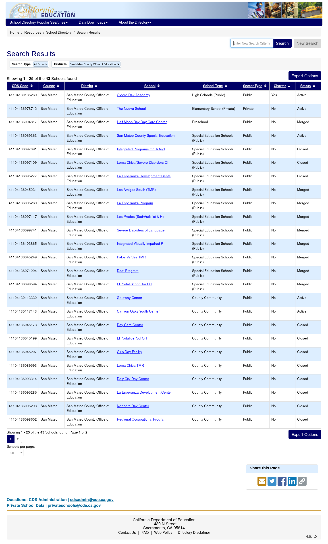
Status (305, 85)
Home (14, 32)
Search (282, 43)
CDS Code (20, 85)
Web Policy (163, 532)
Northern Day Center (133, 405)
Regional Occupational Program (141, 419)
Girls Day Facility (129, 351)
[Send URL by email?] (262, 480)
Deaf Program (128, 270)
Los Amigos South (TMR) (136, 189)
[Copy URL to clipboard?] (302, 480)
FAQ (145, 532)
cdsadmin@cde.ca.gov (92, 499)
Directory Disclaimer (194, 532)
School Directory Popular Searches (37, 22)
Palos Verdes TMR (131, 256)
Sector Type (252, 85)
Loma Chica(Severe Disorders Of (142, 162)
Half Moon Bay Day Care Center (142, 121)
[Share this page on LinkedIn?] (293, 480)
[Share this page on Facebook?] (283, 480)
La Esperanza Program (135, 202)
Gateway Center (129, 297)
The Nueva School (131, 108)
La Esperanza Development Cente (144, 175)
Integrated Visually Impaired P (140, 243)
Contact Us (127, 532)
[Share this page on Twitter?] (273, 480)
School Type (213, 85)
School (150, 85)
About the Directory (134, 22)
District (87, 85)
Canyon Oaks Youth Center (138, 311)
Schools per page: (21, 446)
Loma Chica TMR (130, 365)
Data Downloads (92, 22)
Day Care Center (130, 324)
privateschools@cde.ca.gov (74, 505)
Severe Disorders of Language (141, 229)
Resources (32, 32)
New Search (307, 43)
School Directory (59, 32)
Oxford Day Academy (133, 94)
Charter (280, 85)
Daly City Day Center (133, 378)
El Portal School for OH (134, 283)
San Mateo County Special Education (146, 135)
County (49, 85)
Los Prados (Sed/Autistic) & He (140, 216)
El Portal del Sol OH (132, 337)
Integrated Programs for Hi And (141, 148)
